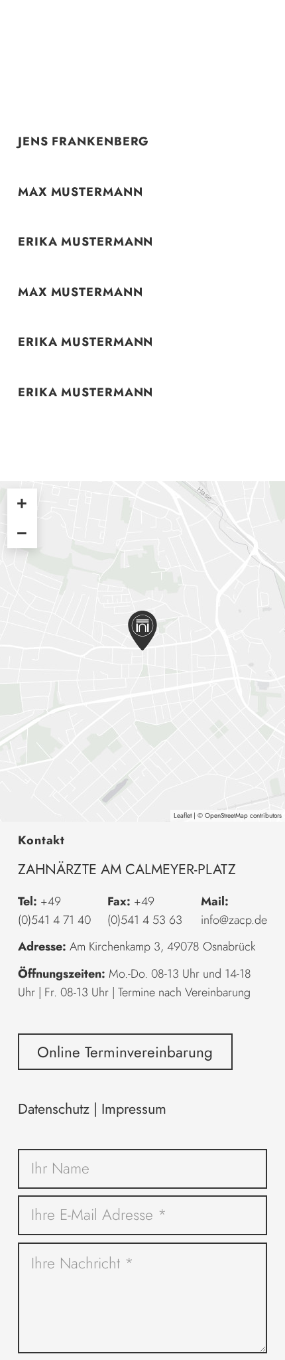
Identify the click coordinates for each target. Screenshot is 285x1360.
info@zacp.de (234, 920)
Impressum (133, 1108)
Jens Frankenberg (83, 141)
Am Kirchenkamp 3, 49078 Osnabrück (162, 946)
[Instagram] (237, 26)
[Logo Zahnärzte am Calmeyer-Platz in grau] (142, 26)
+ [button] (22, 503)
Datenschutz (53, 1108)
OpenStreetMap (226, 815)
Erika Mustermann (85, 241)
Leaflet (183, 815)
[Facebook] (261, 26)
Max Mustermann (80, 191)
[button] (21, 27)
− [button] (22, 533)
